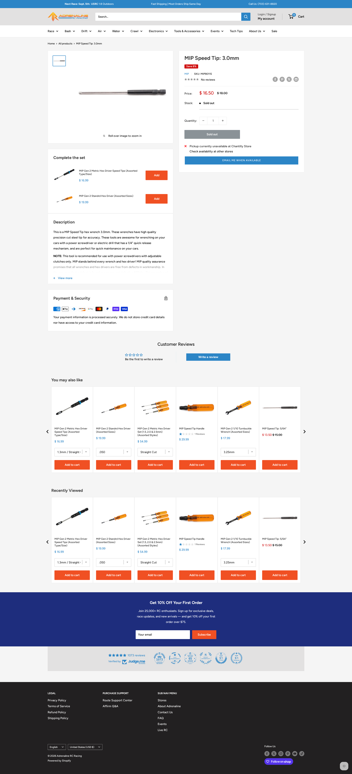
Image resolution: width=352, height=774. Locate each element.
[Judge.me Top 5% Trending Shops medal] (236, 658)
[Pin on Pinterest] (282, 79)
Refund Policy (57, 712)
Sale (274, 31)
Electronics (156, 31)
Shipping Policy (58, 718)
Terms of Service (59, 706)
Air (100, 31)
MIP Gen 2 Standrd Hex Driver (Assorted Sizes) (106, 196)
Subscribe (204, 634)
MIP (186, 73)
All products (65, 43)
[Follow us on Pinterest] (287, 753)
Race (51, 31)
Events (215, 31)
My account (266, 18)
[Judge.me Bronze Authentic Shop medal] (206, 658)
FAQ (161, 718)
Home (51, 43)
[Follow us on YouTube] (294, 753)
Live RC (163, 730)
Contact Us (165, 712)
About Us (255, 31)
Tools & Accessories (187, 31)
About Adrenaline (169, 706)
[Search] (245, 17)
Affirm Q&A (110, 706)
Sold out (212, 134)
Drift (84, 31)
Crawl (134, 31)
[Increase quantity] (223, 120)
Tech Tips (236, 31)
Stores (162, 700)
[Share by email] (296, 79)
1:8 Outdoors (89, 4)
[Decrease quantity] (203, 120)
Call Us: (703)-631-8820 (263, 4)
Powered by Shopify (59, 760)
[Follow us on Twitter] (273, 753)
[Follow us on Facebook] (267, 753)
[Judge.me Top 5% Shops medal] (221, 658)
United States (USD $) (82, 747)
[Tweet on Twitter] (289, 79)
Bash (68, 31)
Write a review (208, 357)
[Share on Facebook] (275, 79)
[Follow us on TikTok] (301, 753)
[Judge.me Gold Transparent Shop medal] (175, 658)
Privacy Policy (57, 700)
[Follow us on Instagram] (280, 753)
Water (116, 31)
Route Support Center (117, 700)
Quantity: (190, 120)
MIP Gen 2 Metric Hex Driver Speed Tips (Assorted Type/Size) (108, 172)
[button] (241, 160)
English (54, 747)
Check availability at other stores (211, 151)
